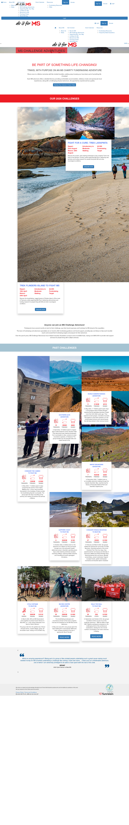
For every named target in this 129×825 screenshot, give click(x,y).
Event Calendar (89, 28)
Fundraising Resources (105, 31)
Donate (105, 3)
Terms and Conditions (30, 692)
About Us (63, 31)
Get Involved (70, 28)
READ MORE (64, 637)
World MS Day (24, 16)
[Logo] (23, 4)
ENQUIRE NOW (40, 309)
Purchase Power (24, 14)
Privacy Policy (19, 692)
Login (64, 18)
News (62, 32)
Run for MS (73, 31)
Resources (100, 28)
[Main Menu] (0, 43)
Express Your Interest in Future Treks (64, 85)
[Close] (128, 43)
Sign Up (98, 3)
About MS (61, 28)
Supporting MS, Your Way (27, 9)
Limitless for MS (24, 10)
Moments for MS (24, 12)
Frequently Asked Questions (107, 32)
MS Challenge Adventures (77, 32)
